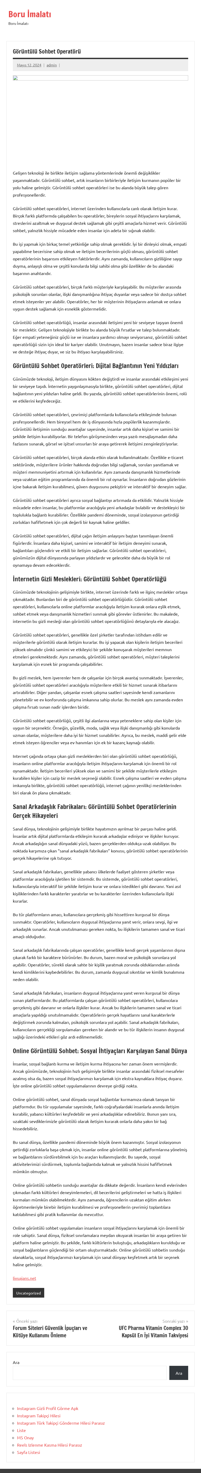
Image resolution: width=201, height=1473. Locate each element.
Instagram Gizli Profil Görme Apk (47, 1408)
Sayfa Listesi (28, 1452)
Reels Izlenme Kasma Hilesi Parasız (49, 1444)
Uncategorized (28, 1293)
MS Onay (25, 1437)
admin (52, 64)
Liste (21, 1430)
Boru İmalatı (29, 14)
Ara (16, 1362)
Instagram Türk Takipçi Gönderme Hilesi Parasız (61, 1422)
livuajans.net (24, 1278)
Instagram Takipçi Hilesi (38, 1415)
